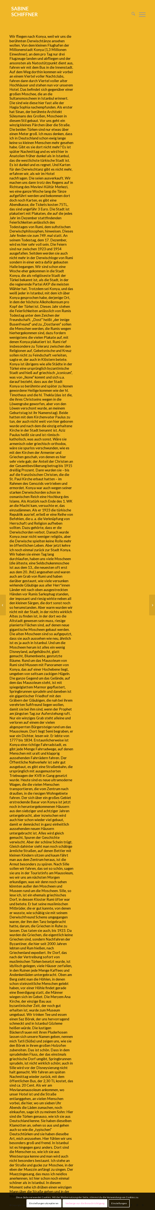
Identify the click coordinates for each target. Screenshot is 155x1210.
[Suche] (131, 14)
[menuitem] (131, 14)
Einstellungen (119, 1203)
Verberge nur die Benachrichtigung (85, 1203)
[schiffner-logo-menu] (24, 14)
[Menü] (140, 14)
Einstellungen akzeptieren (44, 1203)
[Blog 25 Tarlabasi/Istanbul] (3, 605)
